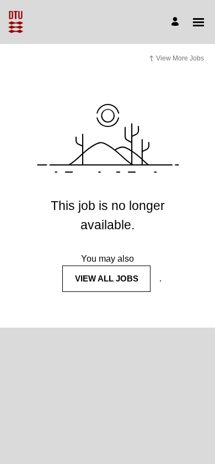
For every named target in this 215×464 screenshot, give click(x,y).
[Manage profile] (176, 22)
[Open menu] (198, 22)
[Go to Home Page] (15, 22)
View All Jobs (106, 278)
